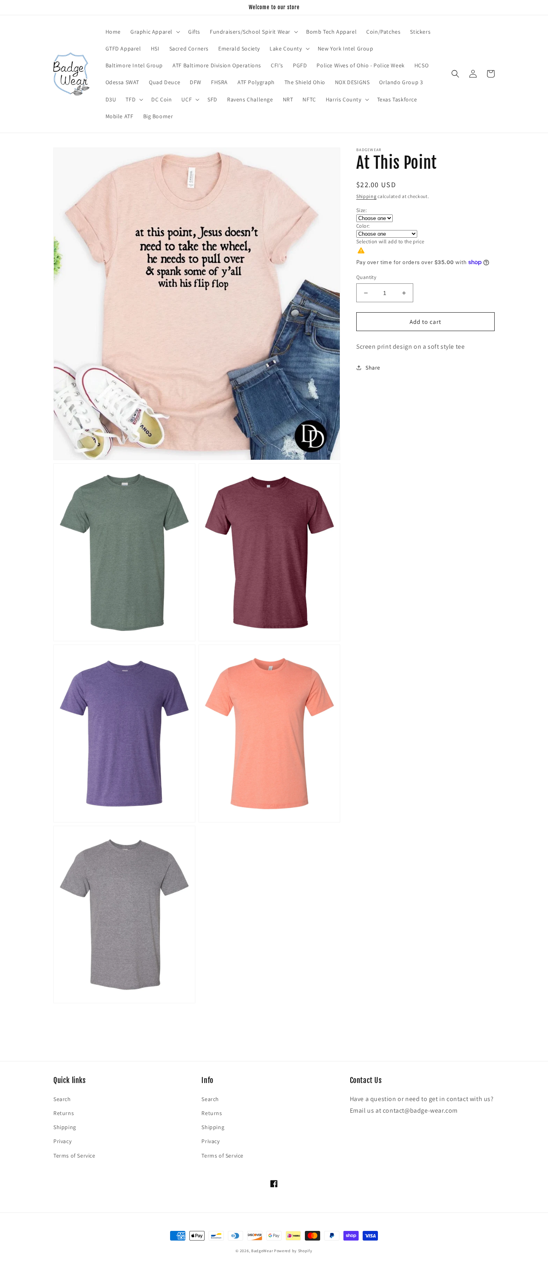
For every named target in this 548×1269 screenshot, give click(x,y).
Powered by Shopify (293, 1250)
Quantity (366, 277)
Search (62, 1099)
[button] (154, 31)
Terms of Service (74, 1155)
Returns (63, 1113)
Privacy (62, 1141)
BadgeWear (262, 1250)
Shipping (366, 196)
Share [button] (372, 367)
